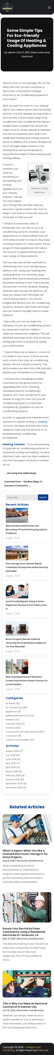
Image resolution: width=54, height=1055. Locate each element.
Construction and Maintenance (22, 731)
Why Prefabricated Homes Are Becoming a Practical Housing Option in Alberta (26, 529)
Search (43, 497)
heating (42, 421)
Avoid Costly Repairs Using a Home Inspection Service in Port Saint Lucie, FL (26, 605)
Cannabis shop (13, 723)
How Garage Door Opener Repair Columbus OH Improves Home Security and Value (27, 567)
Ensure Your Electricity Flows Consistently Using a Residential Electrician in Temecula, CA (24, 932)
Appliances (11, 711)
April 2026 (11, 767)
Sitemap (44, 1050)
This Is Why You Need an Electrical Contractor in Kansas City (25, 1005)
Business (10, 719)
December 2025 (14, 783)
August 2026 (12, 751)
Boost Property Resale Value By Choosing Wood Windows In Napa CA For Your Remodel (26, 643)
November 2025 (14, 787)
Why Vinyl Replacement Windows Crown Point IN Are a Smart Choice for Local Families (27, 680)
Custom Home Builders (18, 739)
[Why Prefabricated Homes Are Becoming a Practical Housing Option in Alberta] (17, 516)
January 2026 (13, 779)
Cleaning (10, 727)
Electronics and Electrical (30, 860)
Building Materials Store (18, 715)
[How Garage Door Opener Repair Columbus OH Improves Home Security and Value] (17, 553)
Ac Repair (10, 703)
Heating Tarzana (14, 444)
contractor (11, 735)
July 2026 (10, 755)
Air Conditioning (14, 707)
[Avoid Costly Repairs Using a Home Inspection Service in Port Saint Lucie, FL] (17, 591)
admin (11, 52)
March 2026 (12, 771)
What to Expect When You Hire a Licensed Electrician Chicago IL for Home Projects (25, 854)
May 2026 (11, 763)
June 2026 (11, 759)
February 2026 (13, 775)
